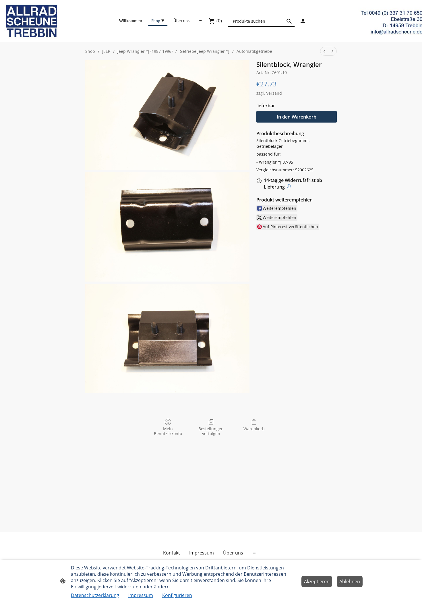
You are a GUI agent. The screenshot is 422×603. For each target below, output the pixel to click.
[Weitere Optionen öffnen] (200, 20)
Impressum (140, 595)
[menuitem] (324, 51)
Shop (90, 51)
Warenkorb (254, 428)
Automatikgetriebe (254, 51)
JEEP (106, 51)
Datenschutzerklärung (95, 595)
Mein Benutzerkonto (168, 431)
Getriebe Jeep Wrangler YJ (204, 51)
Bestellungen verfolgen (211, 431)
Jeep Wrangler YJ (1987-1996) (145, 51)
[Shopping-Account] (302, 21)
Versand (274, 93)
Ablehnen (349, 581)
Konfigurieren (177, 595)
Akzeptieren (317, 581)
